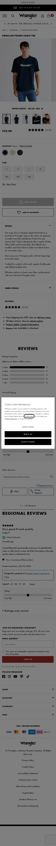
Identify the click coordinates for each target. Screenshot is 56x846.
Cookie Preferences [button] (11, 419)
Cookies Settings (28, 427)
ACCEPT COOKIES (28, 442)
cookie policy (29, 416)
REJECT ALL (28, 434)
